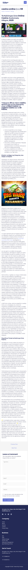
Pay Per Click (5, 540)
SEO (3, 536)
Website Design (5, 539)
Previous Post (14, 444)
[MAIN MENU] (25, 2)
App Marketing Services (7, 543)
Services (4, 525)
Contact (4, 526)
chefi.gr (12, 11)
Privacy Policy (5, 528)
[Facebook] (2, 514)
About (3, 523)
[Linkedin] (11, 514)
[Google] (5, 514)
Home (3, 521)
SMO (3, 537)
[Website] (14, 489)
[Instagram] (8, 514)
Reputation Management (7, 542)
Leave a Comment (5, 11)
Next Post (14, 448)
